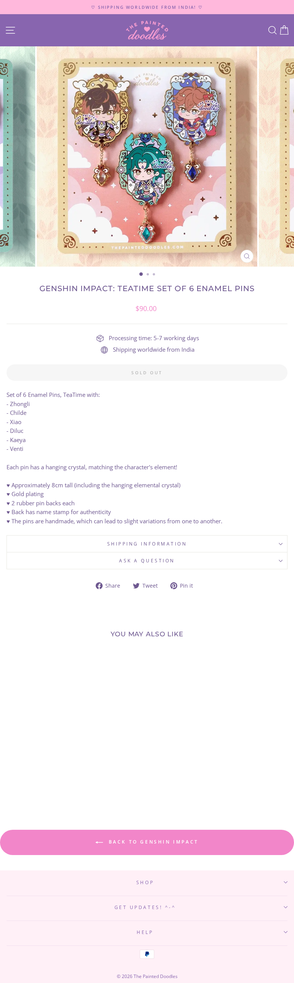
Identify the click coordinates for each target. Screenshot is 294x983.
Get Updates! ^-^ (145, 907)
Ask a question (147, 560)
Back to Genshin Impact (152, 842)
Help (145, 932)
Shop (145, 882)
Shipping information (147, 544)
